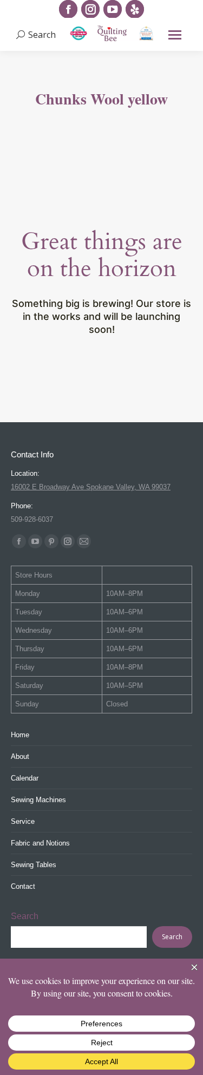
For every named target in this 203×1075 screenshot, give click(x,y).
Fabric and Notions (40, 843)
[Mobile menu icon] (175, 35)
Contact (23, 886)
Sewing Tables (33, 865)
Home (20, 735)
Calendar (24, 778)
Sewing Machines (38, 800)
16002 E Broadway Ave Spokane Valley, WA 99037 (91, 487)
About (20, 756)
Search (24, 916)
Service (23, 821)
